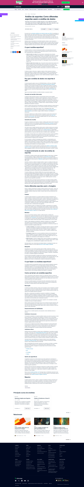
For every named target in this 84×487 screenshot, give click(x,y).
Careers (16, 450)
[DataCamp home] (22, 478)
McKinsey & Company (49, 123)
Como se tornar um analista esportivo (15, 46)
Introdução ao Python (29, 461)
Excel (60, 454)
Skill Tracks (28, 448)
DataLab (27, 456)
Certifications (28, 451)
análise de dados (47, 129)
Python (29, 352)
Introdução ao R (28, 464)
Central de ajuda (18, 454)
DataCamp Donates (51, 457)
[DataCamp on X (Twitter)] (18, 481)
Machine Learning (18, 462)
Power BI (45, 374)
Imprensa (16, 448)
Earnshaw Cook (48, 156)
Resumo (12, 48)
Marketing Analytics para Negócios (22, 398)
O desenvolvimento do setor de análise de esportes (16, 39)
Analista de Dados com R (35, 372)
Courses (27, 450)
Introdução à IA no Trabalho (30, 468)
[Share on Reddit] (17, 52)
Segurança (50, 483)
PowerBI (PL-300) (62, 467)
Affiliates (16, 451)
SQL (27, 350)
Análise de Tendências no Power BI (41, 398)
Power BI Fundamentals (41, 466)
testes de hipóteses (28, 110)
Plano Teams (39, 450)
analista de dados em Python (37, 374)
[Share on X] (20, 52)
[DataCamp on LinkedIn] (21, 481)
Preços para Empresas (41, 448)
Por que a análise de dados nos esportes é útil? (16, 37)
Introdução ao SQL (29, 462)
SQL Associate (61, 462)
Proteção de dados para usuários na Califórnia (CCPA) (35, 483)
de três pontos (31, 116)
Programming (17, 465)
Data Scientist (61, 464)
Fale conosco (17, 456)
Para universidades (51, 455)
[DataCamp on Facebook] (15, 481)
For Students (50, 448)
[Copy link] (11, 52)
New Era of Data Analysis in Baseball (46, 244)
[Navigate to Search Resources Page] (55, 9)
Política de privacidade (18, 483)
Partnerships (17, 453)
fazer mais (53, 115)
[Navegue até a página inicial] (17, 6)
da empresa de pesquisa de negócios (48, 84)
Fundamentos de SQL (40, 462)
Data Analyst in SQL (51, 461)
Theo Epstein (33, 217)
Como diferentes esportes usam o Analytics (16, 41)
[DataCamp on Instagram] (28, 481)
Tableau (27, 354)
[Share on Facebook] (15, 52)
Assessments (28, 454)
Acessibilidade (46, 483)
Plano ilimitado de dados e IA (42, 451)
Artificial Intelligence (62, 451)
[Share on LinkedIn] (13, 52)
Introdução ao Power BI (30, 465)
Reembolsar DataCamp (52, 452)
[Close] (83, 3)
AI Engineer (61, 465)
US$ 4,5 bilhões (52, 89)
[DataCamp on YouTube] (25, 481)
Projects (27, 453)
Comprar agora (65, 2)
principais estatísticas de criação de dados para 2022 (42, 33)
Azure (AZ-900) (61, 468)
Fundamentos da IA (40, 461)
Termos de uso (17, 485)
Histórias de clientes (40, 453)
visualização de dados (51, 109)
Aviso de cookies (24, 483)
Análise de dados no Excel (30, 467)
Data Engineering (18, 464)
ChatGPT (60, 456)
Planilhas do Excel (29, 348)
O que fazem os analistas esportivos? (15, 44)
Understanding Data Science (41, 332)
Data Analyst (61, 461)
